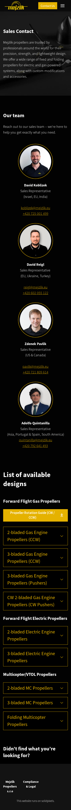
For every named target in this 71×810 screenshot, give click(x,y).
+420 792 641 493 (35, 445)
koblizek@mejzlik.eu (35, 208)
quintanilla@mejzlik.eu (35, 440)
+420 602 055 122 (35, 293)
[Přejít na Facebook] (30, 772)
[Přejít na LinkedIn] (40, 772)
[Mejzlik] (16, 5)
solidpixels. (47, 801)
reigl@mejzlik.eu (36, 287)
